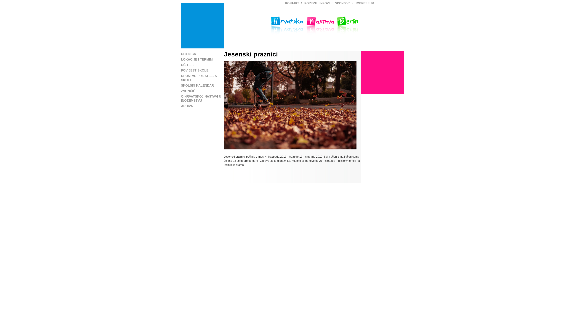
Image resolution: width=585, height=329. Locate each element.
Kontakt (292, 3)
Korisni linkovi (317, 3)
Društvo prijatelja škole (199, 78)
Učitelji (188, 65)
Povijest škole (194, 70)
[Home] (202, 25)
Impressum (365, 3)
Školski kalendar (197, 85)
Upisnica (188, 54)
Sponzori (343, 3)
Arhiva (187, 106)
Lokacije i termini (197, 59)
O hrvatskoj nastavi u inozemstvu (201, 98)
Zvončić (188, 91)
